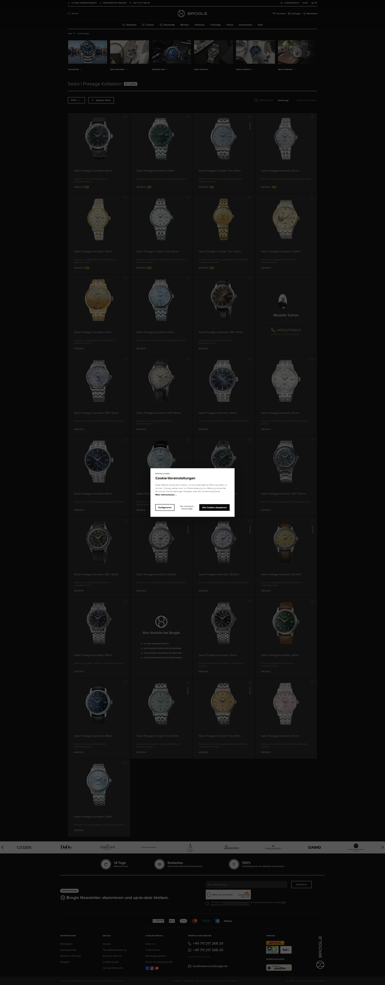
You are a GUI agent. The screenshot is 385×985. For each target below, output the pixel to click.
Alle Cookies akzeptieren (214, 507)
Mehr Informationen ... (166, 494)
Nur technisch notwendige (187, 507)
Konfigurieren (164, 507)
